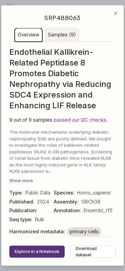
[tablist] (62, 35)
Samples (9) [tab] (62, 34)
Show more (21, 180)
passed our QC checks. (81, 120)
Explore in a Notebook (37, 251)
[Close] (115, 13)
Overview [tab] (28, 34)
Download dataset (86, 251)
